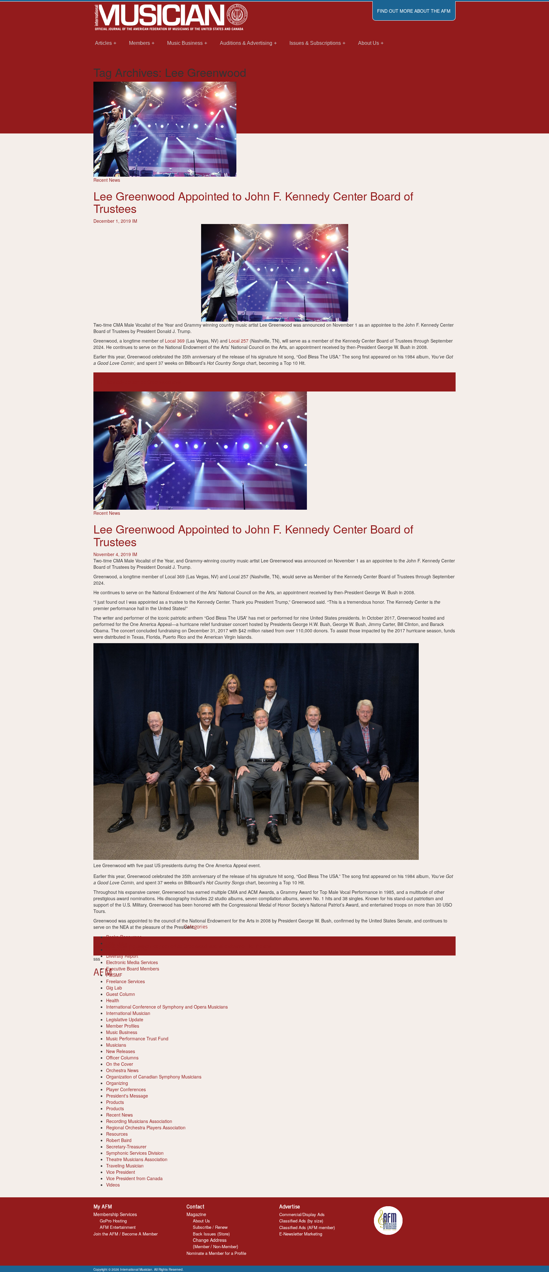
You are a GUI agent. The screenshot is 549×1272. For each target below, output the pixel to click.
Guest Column (120, 994)
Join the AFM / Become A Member (125, 1234)
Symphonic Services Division (135, 1153)
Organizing (117, 1083)
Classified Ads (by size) (301, 1221)
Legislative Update (124, 1019)
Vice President (120, 1172)
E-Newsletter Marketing (300, 1234)
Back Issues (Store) (211, 1234)
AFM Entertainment (118, 1227)
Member (201, 1246)
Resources (117, 1134)
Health (112, 1000)
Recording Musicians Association (139, 1121)
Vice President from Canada (134, 1178)
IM (134, 221)
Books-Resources (124, 937)
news (176, 382)
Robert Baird (119, 1140)
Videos (113, 1184)
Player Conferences (126, 1089)
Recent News (106, 180)
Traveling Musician (125, 1165)
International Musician (128, 1013)
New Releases (120, 1051)
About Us (201, 1221)
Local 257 (239, 340)
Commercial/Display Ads (302, 1214)
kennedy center (159, 946)
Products (115, 1102)
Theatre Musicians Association (136, 1159)
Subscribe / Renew (210, 1227)
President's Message (127, 1095)
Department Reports (126, 949)
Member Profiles (122, 1026)
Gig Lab (114, 987)
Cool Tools (116, 943)
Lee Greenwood (154, 382)
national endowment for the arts (239, 946)
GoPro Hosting (113, 1221)
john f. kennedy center (115, 382)
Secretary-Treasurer (126, 1146)
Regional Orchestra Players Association (146, 1127)
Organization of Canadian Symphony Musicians (153, 1076)
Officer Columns (122, 1057)
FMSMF (114, 975)
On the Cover (119, 1064)
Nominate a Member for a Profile (216, 1253)
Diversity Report (122, 956)
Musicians (116, 1045)
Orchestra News (122, 1070)
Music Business (121, 1032)
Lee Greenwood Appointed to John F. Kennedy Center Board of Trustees (253, 201)
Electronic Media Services (132, 962)
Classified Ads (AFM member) (307, 1227)
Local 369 (175, 340)
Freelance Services (125, 981)
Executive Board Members (132, 968)
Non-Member (225, 1246)
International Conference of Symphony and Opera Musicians (167, 1006)
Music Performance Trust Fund (137, 1038)
